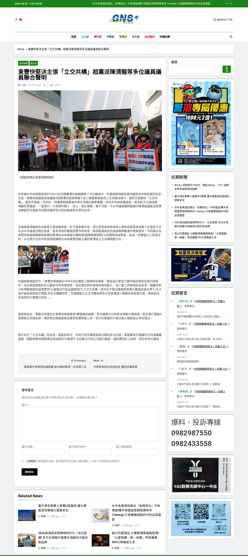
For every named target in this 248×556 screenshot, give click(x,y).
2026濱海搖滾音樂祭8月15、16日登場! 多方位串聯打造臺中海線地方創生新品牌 (63, 537)
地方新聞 (23, 63)
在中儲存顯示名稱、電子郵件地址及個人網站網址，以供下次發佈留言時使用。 (73, 461)
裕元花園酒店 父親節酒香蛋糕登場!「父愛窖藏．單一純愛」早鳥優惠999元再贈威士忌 (135, 537)
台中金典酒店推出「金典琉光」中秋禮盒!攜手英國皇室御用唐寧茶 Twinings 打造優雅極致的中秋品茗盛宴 (151, 3)
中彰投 (110, 36)
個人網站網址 (124, 446)
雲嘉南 (123, 36)
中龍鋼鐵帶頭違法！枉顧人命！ (211, 323)
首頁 (73, 36)
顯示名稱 (28, 446)
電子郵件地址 (78, 446)
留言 (25, 405)
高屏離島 (150, 36)
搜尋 (174, 62)
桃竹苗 (98, 36)
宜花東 (136, 36)
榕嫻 (24, 85)
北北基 (85, 36)
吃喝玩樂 (165, 36)
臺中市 (34, 63)
